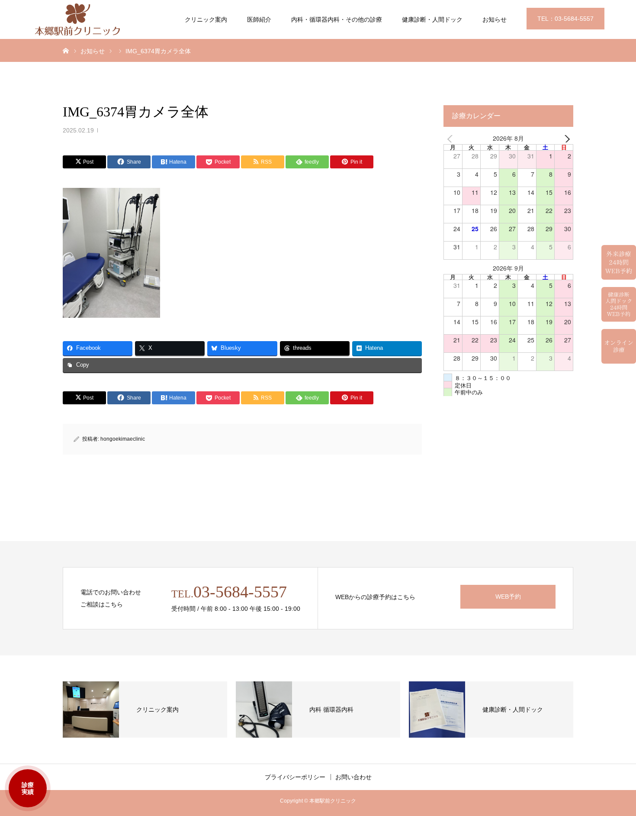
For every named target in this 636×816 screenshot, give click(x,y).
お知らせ (494, 19)
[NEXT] (565, 138)
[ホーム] (66, 50)
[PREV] (451, 138)
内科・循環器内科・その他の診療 (336, 19)
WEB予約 (508, 596)
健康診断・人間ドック (432, 19)
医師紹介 (259, 19)
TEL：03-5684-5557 (565, 18)
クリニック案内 (206, 19)
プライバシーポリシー (295, 777)
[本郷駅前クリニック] (77, 19)
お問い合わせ (353, 777)
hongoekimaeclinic (122, 439)
